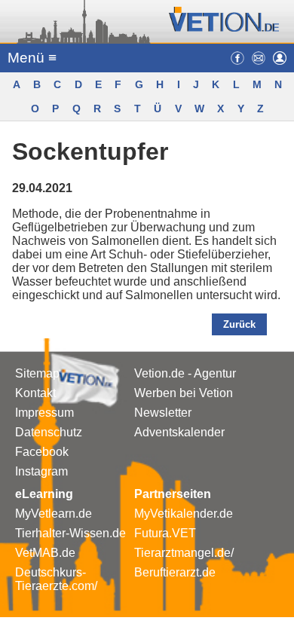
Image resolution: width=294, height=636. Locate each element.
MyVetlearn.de (53, 513)
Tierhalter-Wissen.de (70, 533)
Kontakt (35, 393)
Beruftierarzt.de (175, 572)
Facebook (42, 451)
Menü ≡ (32, 58)
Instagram (41, 471)
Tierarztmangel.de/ (184, 552)
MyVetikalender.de (183, 513)
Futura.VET (165, 533)
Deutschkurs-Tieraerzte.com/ (56, 579)
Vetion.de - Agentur (185, 373)
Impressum (44, 412)
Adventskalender (179, 432)
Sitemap (37, 373)
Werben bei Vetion (183, 393)
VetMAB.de (45, 552)
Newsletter (162, 412)
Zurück (239, 324)
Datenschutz (48, 432)
